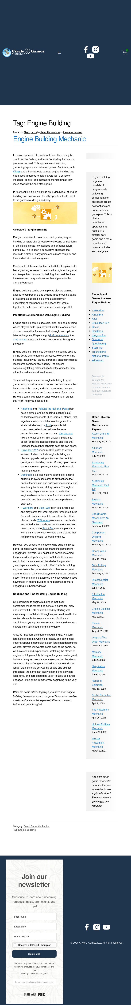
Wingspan (97, 360)
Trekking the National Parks (53, 408)
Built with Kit (34, 994)
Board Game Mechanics (37, 826)
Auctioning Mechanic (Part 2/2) (100, 485)
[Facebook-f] (86, 49)
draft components (59, 335)
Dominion (26, 474)
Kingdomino (66, 433)
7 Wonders (27, 508)
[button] (59, 52)
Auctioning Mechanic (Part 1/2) (100, 467)
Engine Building (27, 829)
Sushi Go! (44, 508)
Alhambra (26, 408)
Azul (48, 425)
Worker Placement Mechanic (98, 742)
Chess (16, 171)
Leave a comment (72, 132)
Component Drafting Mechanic (98, 537)
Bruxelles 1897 (29, 450)
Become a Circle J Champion (34, 945)
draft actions (20, 339)
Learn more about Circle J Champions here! (34, 982)
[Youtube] (91, 56)
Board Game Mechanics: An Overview (100, 518)
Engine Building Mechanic (49, 138)
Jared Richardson (50, 132)
